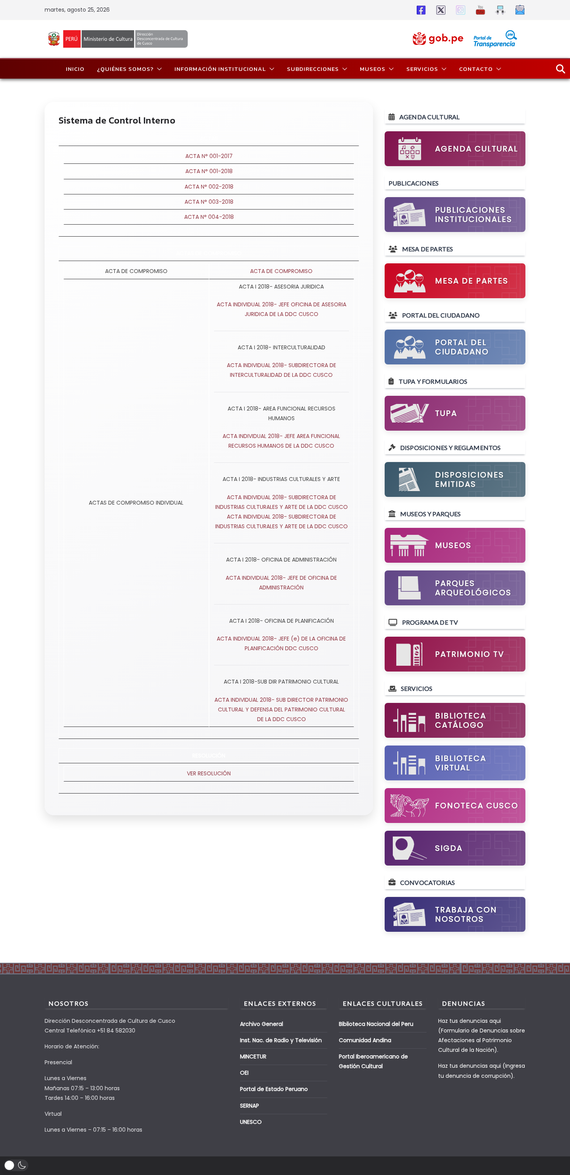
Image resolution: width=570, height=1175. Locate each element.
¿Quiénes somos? (125, 68)
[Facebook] (420, 10)
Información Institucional (220, 68)
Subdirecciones (313, 68)
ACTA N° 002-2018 (209, 187)
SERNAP (249, 1106)
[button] (158, 69)
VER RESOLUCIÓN (209, 773)
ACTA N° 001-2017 (209, 156)
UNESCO (251, 1122)
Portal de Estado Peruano (274, 1089)
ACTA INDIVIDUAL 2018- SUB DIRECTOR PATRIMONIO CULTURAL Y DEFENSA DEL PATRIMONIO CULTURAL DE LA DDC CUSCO (281, 709)
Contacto (476, 68)
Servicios (422, 68)
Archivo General (261, 1024)
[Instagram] (459, 10)
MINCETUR (253, 1056)
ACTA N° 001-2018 (209, 171)
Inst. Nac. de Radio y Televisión (281, 1040)
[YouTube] (479, 10)
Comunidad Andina (365, 1040)
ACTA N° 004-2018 (209, 217)
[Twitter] (439, 10)
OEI (244, 1073)
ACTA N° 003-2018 (209, 202)
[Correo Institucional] (518, 10)
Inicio (75, 68)
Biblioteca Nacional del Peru (376, 1024)
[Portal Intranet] (499, 10)
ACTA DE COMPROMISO (281, 271)
